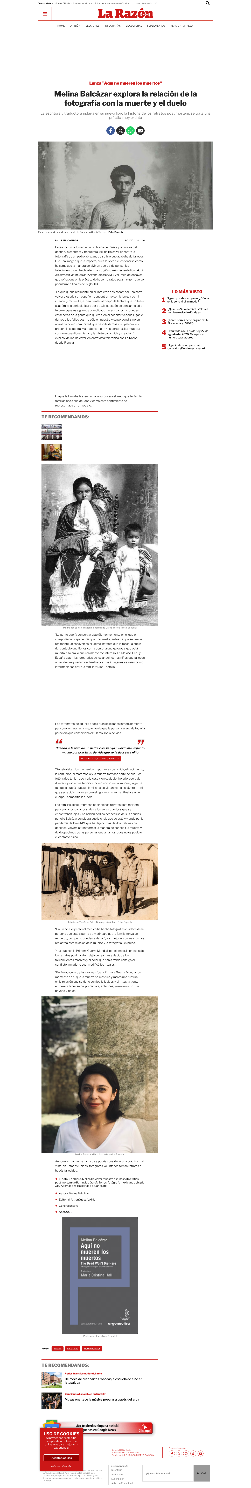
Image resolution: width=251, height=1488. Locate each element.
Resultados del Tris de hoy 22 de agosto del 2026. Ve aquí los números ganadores (188, 334)
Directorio (116, 1469)
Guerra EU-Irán (62, 3)
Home (61, 25)
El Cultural (134, 25)
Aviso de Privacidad (122, 1483)
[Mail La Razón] (140, 130)
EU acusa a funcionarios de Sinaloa (112, 3)
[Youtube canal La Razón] (201, 1453)
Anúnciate (117, 1474)
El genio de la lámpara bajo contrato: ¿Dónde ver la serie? (186, 347)
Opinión (75, 25)
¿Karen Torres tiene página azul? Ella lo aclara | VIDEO (188, 322)
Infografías (112, 25)
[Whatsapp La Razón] (130, 130)
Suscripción (117, 1478)
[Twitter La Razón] (120, 130)
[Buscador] (208, 3)
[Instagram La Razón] (186, 1453)
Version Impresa (181, 25)
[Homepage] (125, 13)
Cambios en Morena (82, 3)
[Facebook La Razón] (110, 130)
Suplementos (156, 25)
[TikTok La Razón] (193, 1453)
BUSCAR (201, 1473)
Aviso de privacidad (61, 1466)
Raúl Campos (69, 240)
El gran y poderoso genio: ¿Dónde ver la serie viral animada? (187, 300)
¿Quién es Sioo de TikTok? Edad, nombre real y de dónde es (188, 311)
